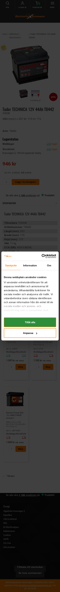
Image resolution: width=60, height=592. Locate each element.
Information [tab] (30, 265)
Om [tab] (49, 265)
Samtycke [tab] (11, 265)
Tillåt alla (30, 322)
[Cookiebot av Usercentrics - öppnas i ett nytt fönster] (42, 256)
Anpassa (28, 333)
